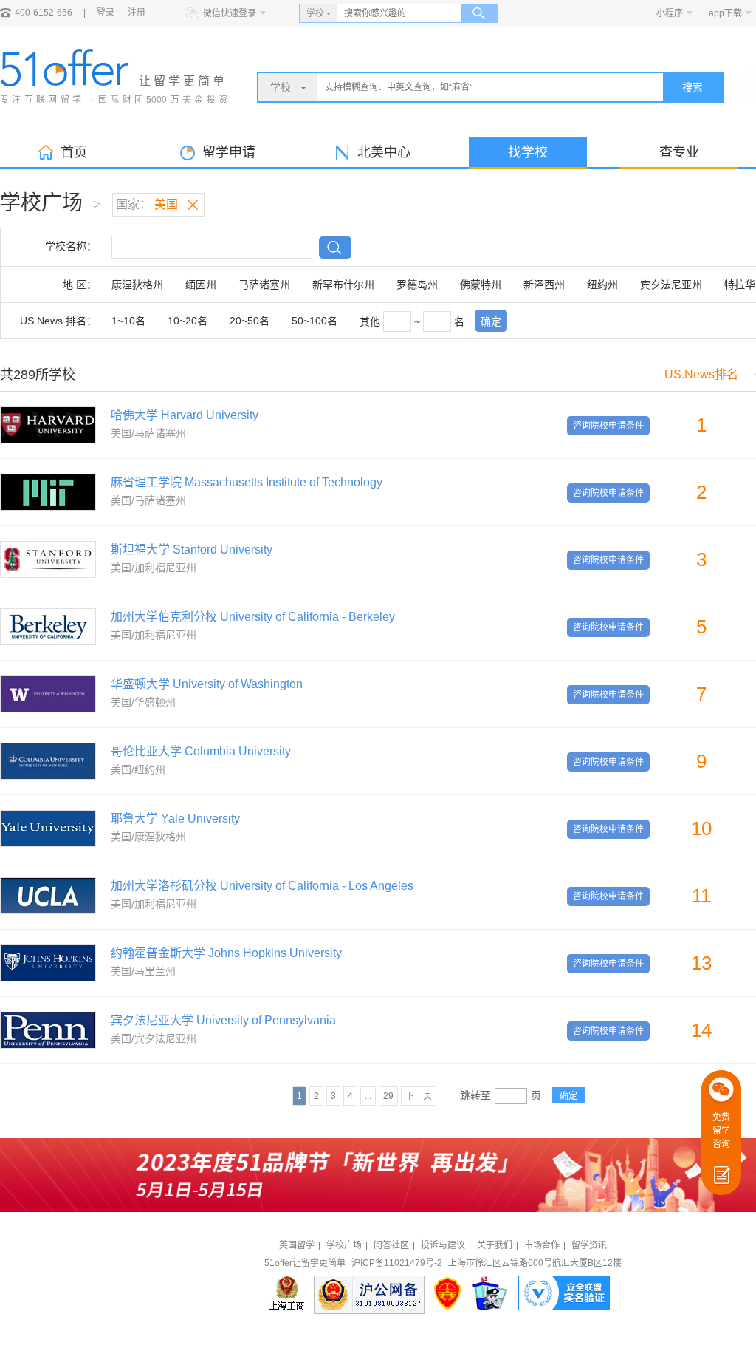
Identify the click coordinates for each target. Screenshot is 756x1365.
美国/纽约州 (138, 769)
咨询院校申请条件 (608, 426)
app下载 (725, 13)
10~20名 (187, 321)
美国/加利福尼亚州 (153, 567)
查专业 (679, 152)
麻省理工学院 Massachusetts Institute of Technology (246, 482)
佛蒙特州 (480, 284)
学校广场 (344, 1245)
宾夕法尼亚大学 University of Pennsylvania (223, 1020)
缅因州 (200, 284)
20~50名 (249, 321)
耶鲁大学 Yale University (175, 818)
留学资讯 (589, 1245)
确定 (491, 321)
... (368, 1096)
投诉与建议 (443, 1245)
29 (388, 1096)
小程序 (669, 13)
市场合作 (542, 1245)
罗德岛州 (417, 284)
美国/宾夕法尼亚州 (153, 1038)
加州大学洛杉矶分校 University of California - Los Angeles (262, 885)
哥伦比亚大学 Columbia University (201, 751)
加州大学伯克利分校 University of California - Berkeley (253, 616)
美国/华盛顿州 (143, 702)
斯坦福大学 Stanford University (191, 549)
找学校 (528, 152)
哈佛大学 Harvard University (184, 415)
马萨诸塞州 (264, 284)
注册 (136, 12)
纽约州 (602, 284)
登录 (105, 12)
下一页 (418, 1096)
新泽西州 (544, 284)
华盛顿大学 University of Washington (207, 684)
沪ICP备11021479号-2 (396, 1263)
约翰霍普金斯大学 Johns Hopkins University (226, 953)
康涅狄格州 (137, 284)
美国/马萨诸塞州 (148, 433)
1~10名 (128, 321)
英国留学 (297, 1245)
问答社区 (391, 1245)
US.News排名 (701, 374)
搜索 (692, 87)
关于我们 (494, 1245)
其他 (370, 321)
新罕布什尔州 (343, 284)
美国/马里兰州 (143, 971)
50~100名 (314, 321)
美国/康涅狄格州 (148, 837)
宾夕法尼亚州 (671, 284)
